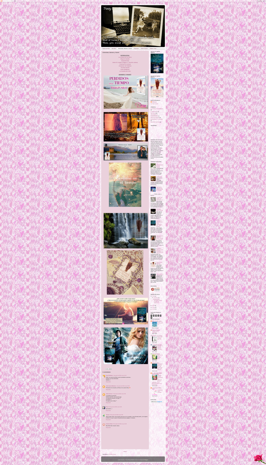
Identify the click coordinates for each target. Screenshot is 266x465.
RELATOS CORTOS (155, 122)
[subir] (260, 459)
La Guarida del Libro (125, 71)
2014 (153, 307)
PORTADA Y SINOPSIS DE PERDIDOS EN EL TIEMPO (159, 189)
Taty (107, 406)
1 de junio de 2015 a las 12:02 (123, 385)
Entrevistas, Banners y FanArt (125, 48)
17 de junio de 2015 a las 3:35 (119, 393)
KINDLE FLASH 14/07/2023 (155, 332)
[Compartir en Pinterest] (111, 369)
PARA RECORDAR (155, 117)
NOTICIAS (153, 113)
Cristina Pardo (109, 423)
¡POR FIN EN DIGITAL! (159, 263)
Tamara (107, 414)
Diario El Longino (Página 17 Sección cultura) (125, 62)
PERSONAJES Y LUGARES (157, 119)
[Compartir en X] (108, 369)
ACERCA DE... (159, 176)
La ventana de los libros (125, 57)
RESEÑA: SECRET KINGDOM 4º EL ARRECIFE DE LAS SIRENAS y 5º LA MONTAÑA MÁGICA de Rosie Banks (157, 380)
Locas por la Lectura (125, 64)
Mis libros (114, 48)
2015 (153, 305)
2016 (153, 296)
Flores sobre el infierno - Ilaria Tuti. (159, 338)
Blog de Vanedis (125, 59)
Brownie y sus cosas (157, 335)
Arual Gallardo (109, 375)
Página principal (106, 48)
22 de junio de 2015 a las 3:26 (115, 406)
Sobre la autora (144, 48)
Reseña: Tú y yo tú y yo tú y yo (160, 323)
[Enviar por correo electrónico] (106, 369)
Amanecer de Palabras (125, 66)
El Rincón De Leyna (156, 321)
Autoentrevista (125, 60)
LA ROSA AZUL (154, 111)
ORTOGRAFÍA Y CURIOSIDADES (154, 115)
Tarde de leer (109, 393)
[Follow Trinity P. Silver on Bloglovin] (157, 402)
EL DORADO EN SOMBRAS (157, 108)
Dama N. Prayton (156, 353)
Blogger (146, 459)
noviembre (155, 297)
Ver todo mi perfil (154, 103)
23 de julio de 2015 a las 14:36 (120, 423)
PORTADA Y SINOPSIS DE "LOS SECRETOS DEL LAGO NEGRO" (159, 223)
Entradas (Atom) (112, 454)
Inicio (125, 451)
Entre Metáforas (125, 69)
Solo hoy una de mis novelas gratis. (160, 356)
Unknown (154, 102)
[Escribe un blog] (107, 369)
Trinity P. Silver (112, 9)
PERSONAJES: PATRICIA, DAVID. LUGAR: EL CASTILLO (159, 237)
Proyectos (136, 48)
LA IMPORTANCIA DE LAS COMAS (159, 165)
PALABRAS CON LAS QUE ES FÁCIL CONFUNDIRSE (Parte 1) (159, 251)
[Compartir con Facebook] (110, 369)
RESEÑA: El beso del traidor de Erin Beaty (160, 347)
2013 (153, 309)
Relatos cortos (153, 48)
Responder (108, 381)
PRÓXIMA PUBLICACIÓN (159, 210)
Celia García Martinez (111, 385)
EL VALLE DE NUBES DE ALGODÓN (157, 374)
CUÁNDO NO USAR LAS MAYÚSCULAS (159, 198)
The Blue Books (125, 67)
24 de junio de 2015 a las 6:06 (116, 414)
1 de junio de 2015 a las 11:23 (119, 375)
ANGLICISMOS (159, 274)
